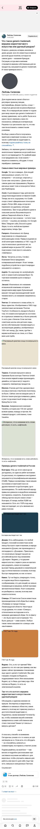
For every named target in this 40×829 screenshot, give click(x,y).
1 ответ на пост (8, 791)
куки (15, 819)
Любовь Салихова (14, 35)
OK (34, 819)
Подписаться (32, 36)
